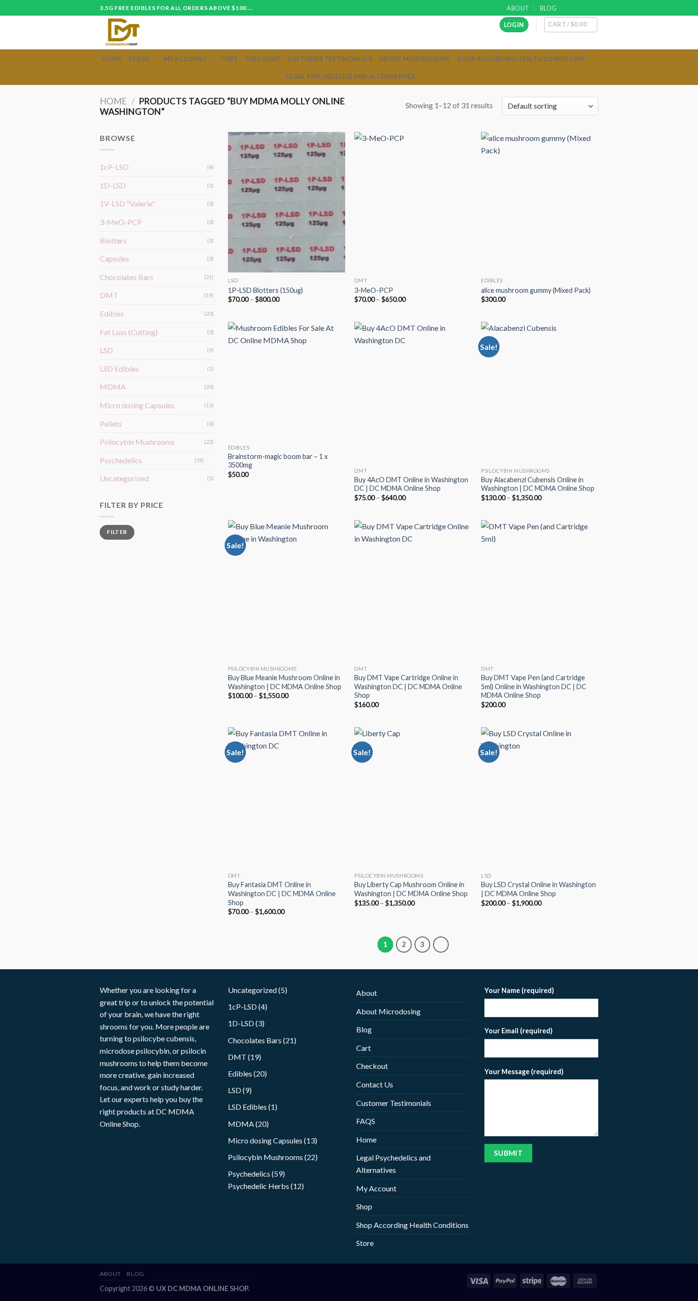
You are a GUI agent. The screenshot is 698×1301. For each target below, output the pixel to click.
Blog (548, 8)
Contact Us (374, 1084)
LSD (106, 350)
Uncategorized (124, 478)
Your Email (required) (518, 1031)
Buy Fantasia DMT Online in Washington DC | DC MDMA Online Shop (282, 893)
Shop (364, 1206)
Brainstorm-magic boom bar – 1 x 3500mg (278, 460)
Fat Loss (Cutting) (129, 332)
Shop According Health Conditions (521, 59)
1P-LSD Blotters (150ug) (265, 290)
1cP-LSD (114, 166)
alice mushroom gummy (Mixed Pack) (536, 290)
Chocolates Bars (126, 276)
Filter (117, 531)
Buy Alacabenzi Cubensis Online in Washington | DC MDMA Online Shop (537, 484)
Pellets (111, 423)
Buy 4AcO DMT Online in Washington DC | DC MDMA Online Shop (411, 484)
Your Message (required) (524, 1071)
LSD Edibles (119, 368)
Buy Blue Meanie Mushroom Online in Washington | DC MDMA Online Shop (284, 682)
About (518, 8)
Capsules (114, 258)
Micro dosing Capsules (137, 405)
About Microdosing (415, 59)
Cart (229, 59)
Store (139, 59)
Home (112, 59)
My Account (185, 59)
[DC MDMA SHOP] (139, 32)
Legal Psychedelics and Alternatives (350, 76)
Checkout (263, 59)
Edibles (112, 313)
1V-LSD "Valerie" (127, 203)
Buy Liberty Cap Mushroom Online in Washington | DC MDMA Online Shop (411, 889)
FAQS (365, 1120)
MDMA (113, 386)
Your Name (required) (519, 990)
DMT (109, 295)
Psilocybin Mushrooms (137, 441)
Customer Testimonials (329, 59)
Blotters (113, 240)
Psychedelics (121, 460)
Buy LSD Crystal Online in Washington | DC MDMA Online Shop (538, 889)
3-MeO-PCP (121, 221)
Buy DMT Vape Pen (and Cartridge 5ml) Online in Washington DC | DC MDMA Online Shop (533, 686)
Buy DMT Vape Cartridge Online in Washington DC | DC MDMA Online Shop (408, 686)
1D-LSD (113, 185)
